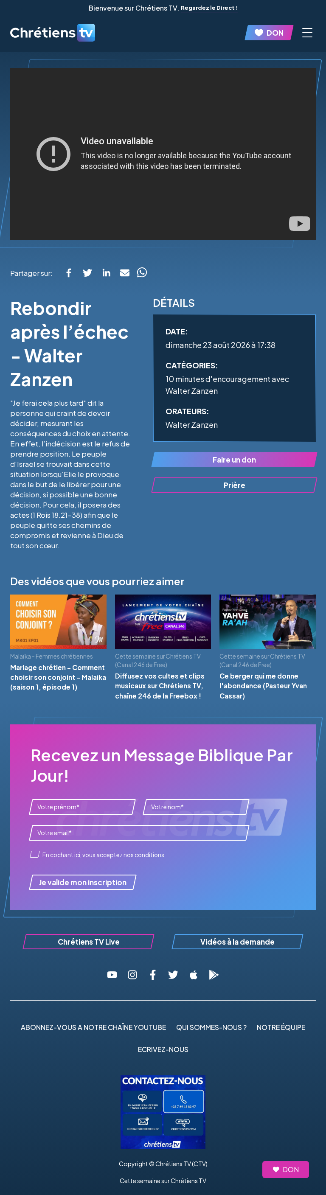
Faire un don (234, 459)
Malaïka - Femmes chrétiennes (51, 656)
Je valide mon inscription (82, 882)
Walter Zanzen (192, 424)
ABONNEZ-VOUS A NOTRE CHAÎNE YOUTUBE (93, 1027)
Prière (234, 485)
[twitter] (87, 273)
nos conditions (144, 854)
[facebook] (68, 273)
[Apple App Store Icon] (193, 975)
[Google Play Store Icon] (214, 975)
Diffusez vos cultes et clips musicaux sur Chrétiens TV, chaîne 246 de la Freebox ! (160, 686)
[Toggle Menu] (307, 33)
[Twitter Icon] (173, 975)
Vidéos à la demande (237, 941)
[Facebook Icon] (153, 975)
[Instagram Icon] (132, 975)
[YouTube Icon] (112, 975)
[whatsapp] (141, 273)
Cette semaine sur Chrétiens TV (163, 1180)
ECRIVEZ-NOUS (163, 1049)
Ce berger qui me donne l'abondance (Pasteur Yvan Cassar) (263, 686)
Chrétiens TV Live (89, 941)
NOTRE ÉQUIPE (281, 1027)
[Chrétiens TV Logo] (52, 33)
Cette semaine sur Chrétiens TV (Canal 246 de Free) (158, 660)
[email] (124, 273)
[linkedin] (106, 273)
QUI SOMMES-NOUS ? (211, 1027)
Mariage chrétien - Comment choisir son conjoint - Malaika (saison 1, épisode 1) (58, 677)
